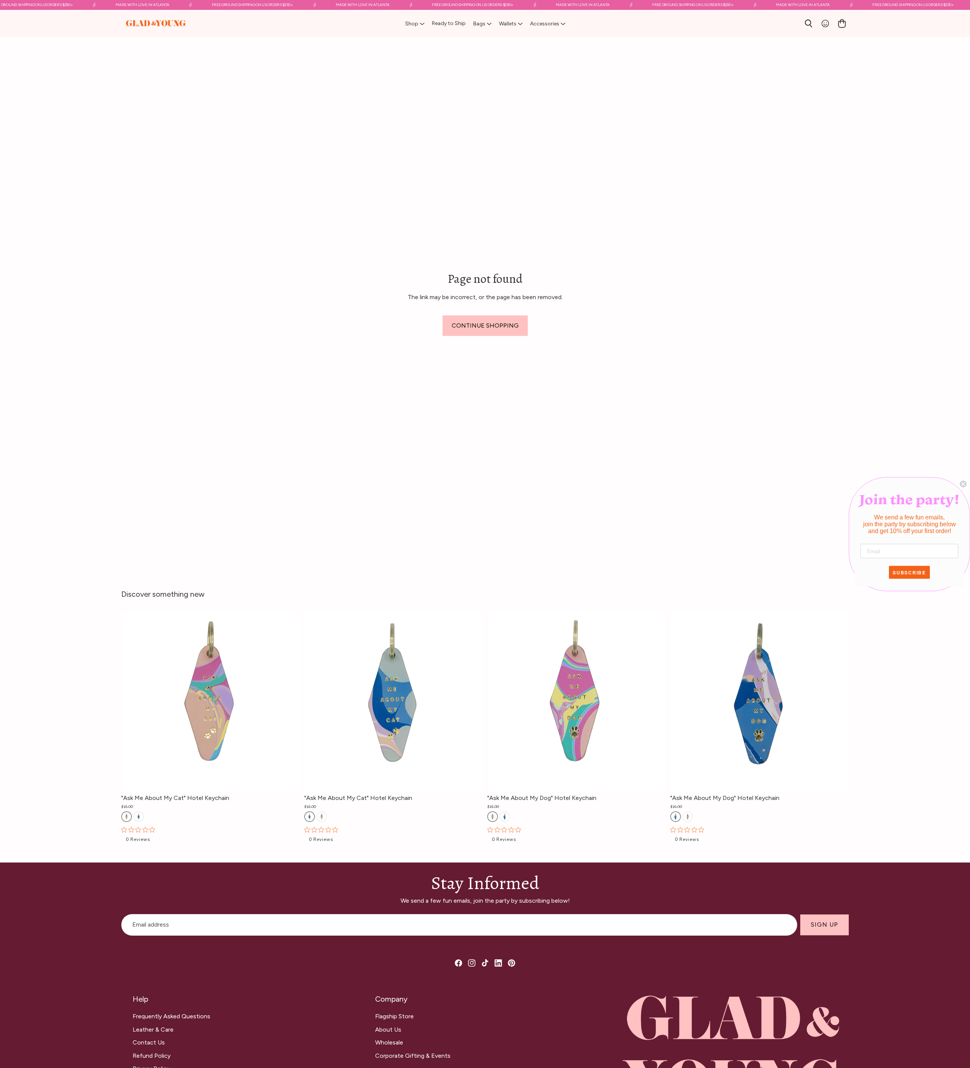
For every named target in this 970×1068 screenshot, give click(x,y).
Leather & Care (153, 1029)
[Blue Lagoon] (138, 817)
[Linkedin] (498, 963)
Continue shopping (485, 325)
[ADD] (294, 779)
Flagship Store (394, 1016)
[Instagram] (471, 963)
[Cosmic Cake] (126, 817)
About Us (388, 1029)
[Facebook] (458, 963)
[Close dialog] (963, 484)
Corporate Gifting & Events (413, 1055)
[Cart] (842, 23)
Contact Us (149, 1042)
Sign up (824, 924)
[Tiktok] (485, 963)
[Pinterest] (511, 963)
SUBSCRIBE (909, 572)
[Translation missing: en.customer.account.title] (825, 23)
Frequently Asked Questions (171, 1016)
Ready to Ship (449, 23)
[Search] (808, 23)
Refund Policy (152, 1055)
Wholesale (389, 1042)
